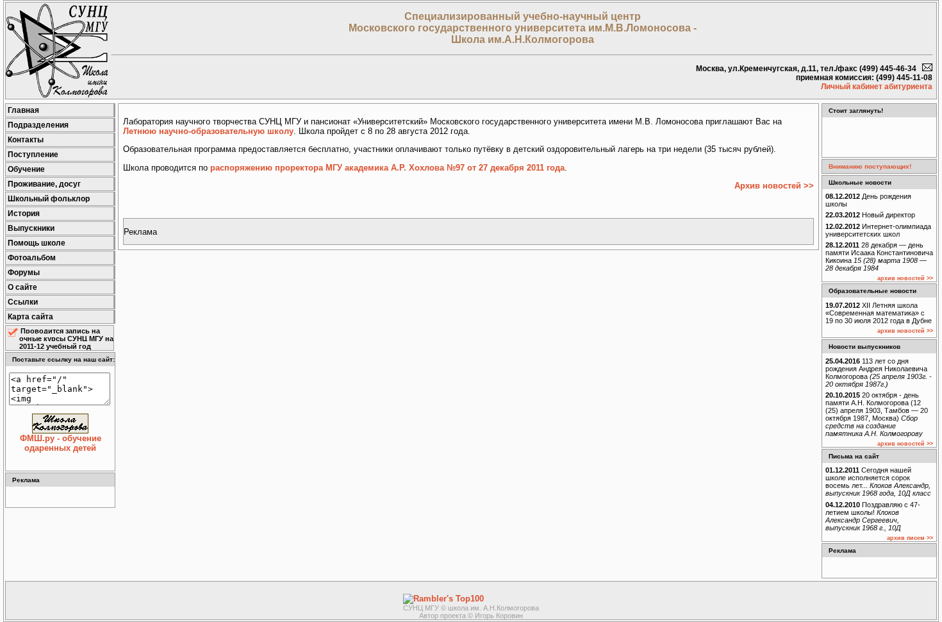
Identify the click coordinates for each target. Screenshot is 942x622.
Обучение (26, 169)
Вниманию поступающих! (870, 166)
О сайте (22, 287)
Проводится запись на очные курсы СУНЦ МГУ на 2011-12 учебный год (66, 338)
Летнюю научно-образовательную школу (208, 131)
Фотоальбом (32, 257)
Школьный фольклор (49, 198)
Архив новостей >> (774, 185)
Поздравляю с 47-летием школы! (872, 516)
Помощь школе (36, 243)
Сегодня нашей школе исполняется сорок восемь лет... (878, 481)
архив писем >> (910, 538)
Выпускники (31, 228)
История (24, 213)
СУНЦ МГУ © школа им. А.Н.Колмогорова (471, 608)
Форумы (24, 272)
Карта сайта (30, 316)
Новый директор (870, 215)
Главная (23, 110)
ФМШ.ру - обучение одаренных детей (60, 443)
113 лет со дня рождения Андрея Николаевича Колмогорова (878, 372)
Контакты (26, 139)
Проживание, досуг (44, 184)
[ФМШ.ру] (57, 94)
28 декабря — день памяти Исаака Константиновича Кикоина (879, 256)
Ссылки (23, 302)
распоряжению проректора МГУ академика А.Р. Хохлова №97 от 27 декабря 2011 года (387, 167)
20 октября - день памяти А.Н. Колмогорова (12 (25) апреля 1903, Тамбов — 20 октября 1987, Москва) (876, 414)
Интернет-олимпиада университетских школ (878, 230)
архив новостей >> (905, 278)
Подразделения (38, 125)
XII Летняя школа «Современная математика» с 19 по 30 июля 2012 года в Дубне (878, 312)
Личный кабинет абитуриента (876, 86)
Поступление (33, 154)
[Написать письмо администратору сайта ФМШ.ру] (927, 68)
